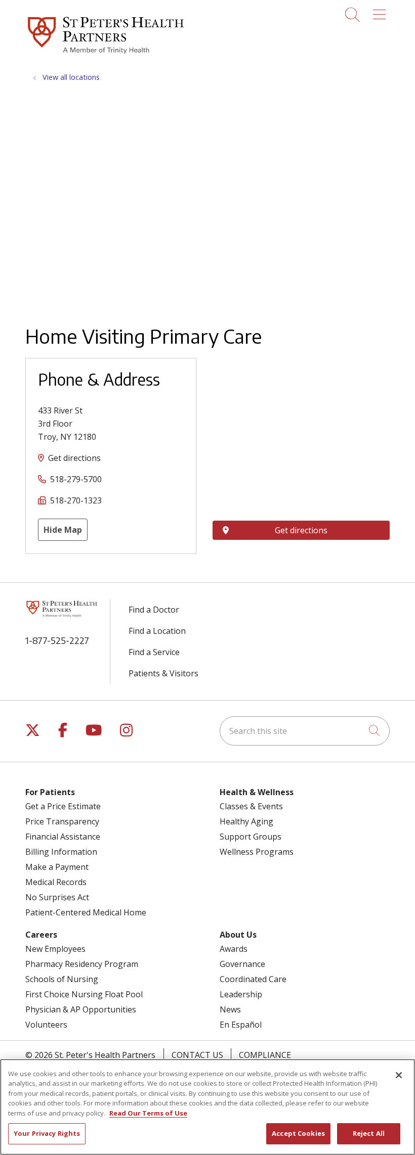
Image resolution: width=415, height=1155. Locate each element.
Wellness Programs (257, 851)
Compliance (265, 1054)
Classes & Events (251, 806)
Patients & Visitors (163, 673)
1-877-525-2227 (57, 640)
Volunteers (46, 1024)
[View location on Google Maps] (301, 413)
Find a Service (154, 652)
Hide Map (63, 529)
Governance (242, 963)
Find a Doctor (154, 609)
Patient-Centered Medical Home (85, 912)
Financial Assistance (62, 836)
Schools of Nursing (61, 979)
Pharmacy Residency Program (81, 963)
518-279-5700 (76, 479)
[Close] (399, 1075)
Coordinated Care (253, 979)
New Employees (55, 948)
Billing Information (61, 851)
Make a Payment (57, 866)
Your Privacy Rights (47, 1133)
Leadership (241, 994)
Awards (233, 948)
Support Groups (250, 836)
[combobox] (305, 731)
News (230, 1009)
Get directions (74, 458)
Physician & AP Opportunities (80, 1009)
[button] (381, 11)
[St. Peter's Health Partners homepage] (105, 55)
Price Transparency (62, 821)
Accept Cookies (298, 1133)
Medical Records (56, 882)
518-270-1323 (76, 500)
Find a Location (157, 630)
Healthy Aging (246, 821)
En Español (241, 1024)
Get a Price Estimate (63, 806)
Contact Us (197, 1054)
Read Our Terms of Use (148, 1113)
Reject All (369, 1133)
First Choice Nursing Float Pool (84, 994)
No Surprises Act (57, 897)
